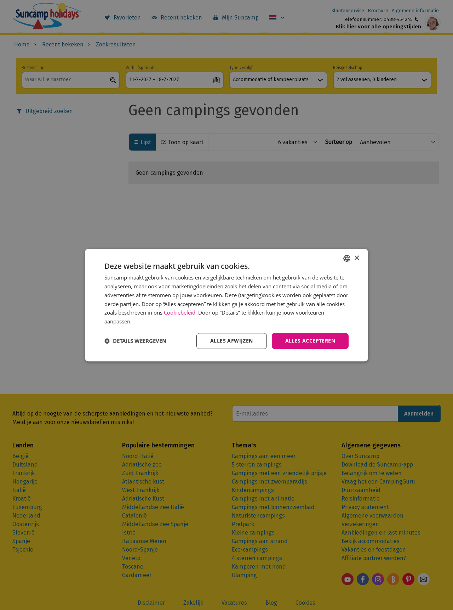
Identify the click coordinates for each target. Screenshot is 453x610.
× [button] (356, 258)
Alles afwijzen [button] (231, 340)
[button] (135, 341)
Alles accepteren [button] (310, 340)
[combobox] (346, 258)
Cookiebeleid (179, 312)
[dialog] (226, 305)
